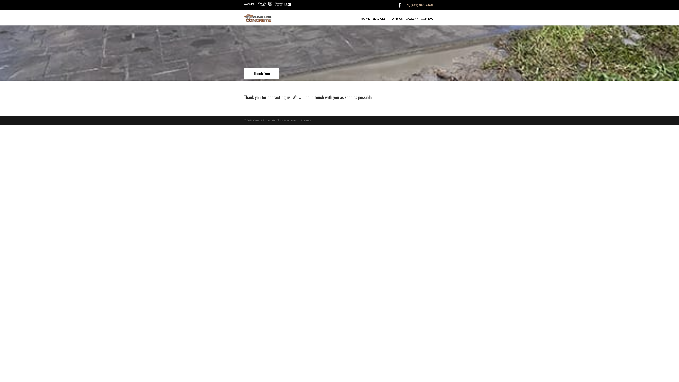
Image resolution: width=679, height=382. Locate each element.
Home (365, 18)
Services (379, 18)
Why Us (397, 18)
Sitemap (305, 120)
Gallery (412, 18)
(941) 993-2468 (422, 5)
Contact (428, 18)
